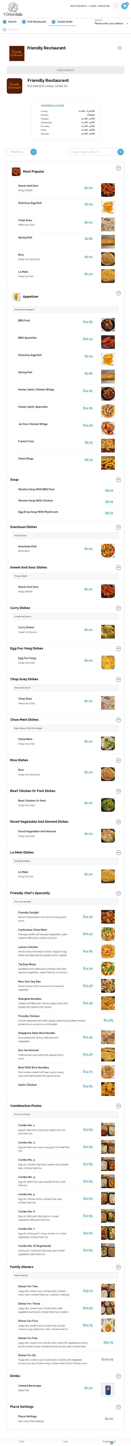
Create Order (63, 21)
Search (10, 21)
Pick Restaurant (35, 21)
